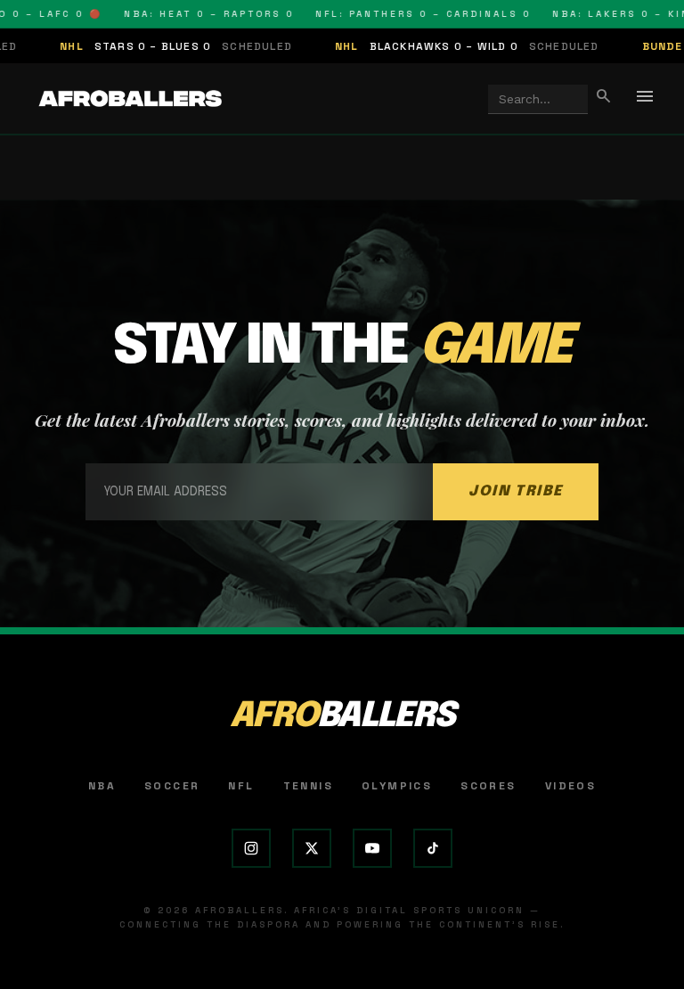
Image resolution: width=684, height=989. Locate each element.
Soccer (172, 786)
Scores (488, 786)
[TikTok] (432, 848)
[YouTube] (372, 848)
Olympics (397, 786)
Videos (570, 786)
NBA (102, 786)
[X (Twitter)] (311, 848)
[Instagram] (251, 848)
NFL (241, 786)
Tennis (308, 786)
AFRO (342, 716)
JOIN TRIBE (515, 491)
